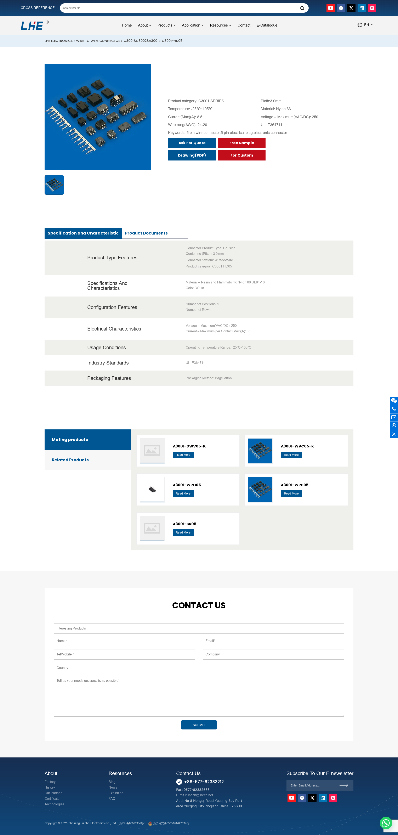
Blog (112, 782)
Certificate (52, 798)
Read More (183, 454)
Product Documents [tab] (146, 233)
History (50, 787)
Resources (219, 25)
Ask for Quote (192, 142)
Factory (50, 782)
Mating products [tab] (70, 439)
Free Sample (241, 142)
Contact (244, 25)
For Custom (242, 155)
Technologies (54, 804)
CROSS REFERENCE (38, 8)
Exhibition (116, 793)
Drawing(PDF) (192, 155)
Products (165, 25)
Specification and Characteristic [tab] (83, 233)
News (113, 787)
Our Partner (53, 793)
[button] (386, 823)
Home (127, 25)
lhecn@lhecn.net (200, 795)
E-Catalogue (267, 25)
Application (191, 25)
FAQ (112, 798)
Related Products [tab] (70, 460)
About (143, 25)
